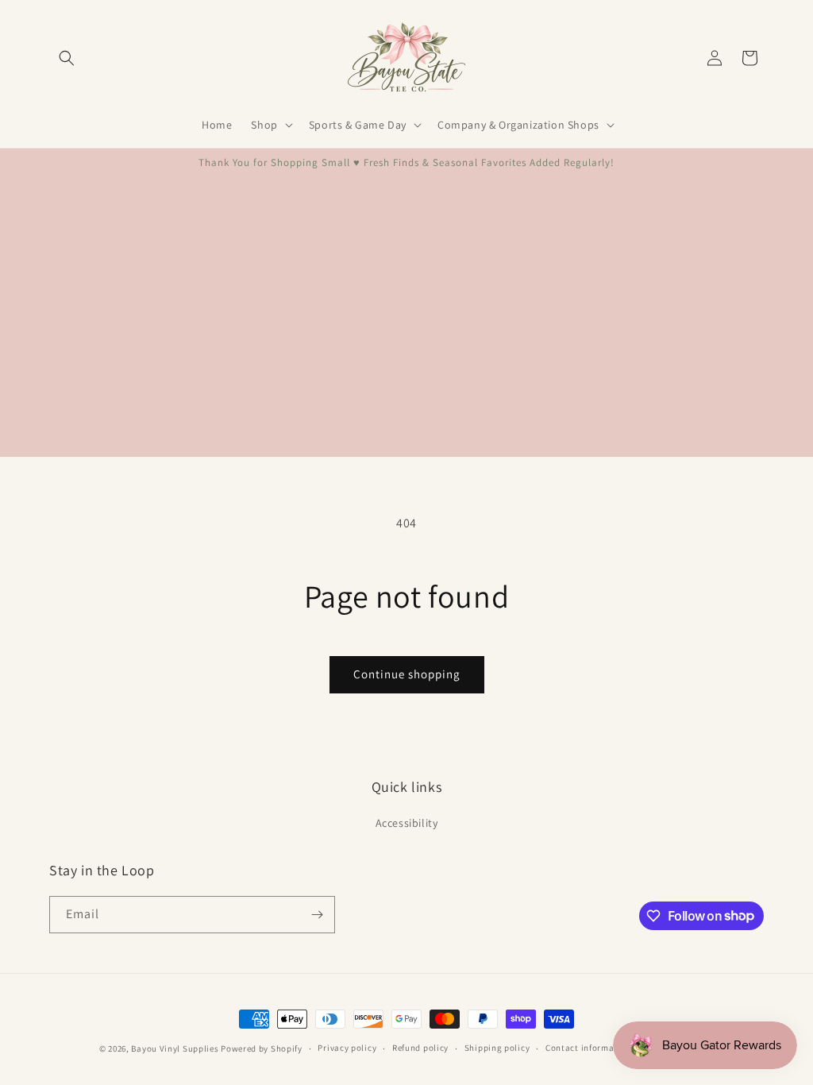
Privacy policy (347, 1047)
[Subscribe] (316, 914)
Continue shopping (406, 674)
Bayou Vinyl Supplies (174, 1048)
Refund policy (420, 1047)
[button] (66, 58)
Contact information (588, 1047)
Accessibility (407, 823)
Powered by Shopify (261, 1048)
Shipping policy (497, 1047)
